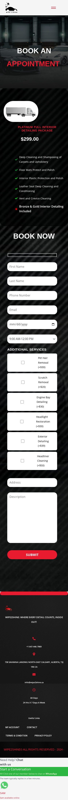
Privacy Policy (43, 735)
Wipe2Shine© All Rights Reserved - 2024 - (34, 749)
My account (12, 727)
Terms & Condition (16, 735)
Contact (32, 727)
